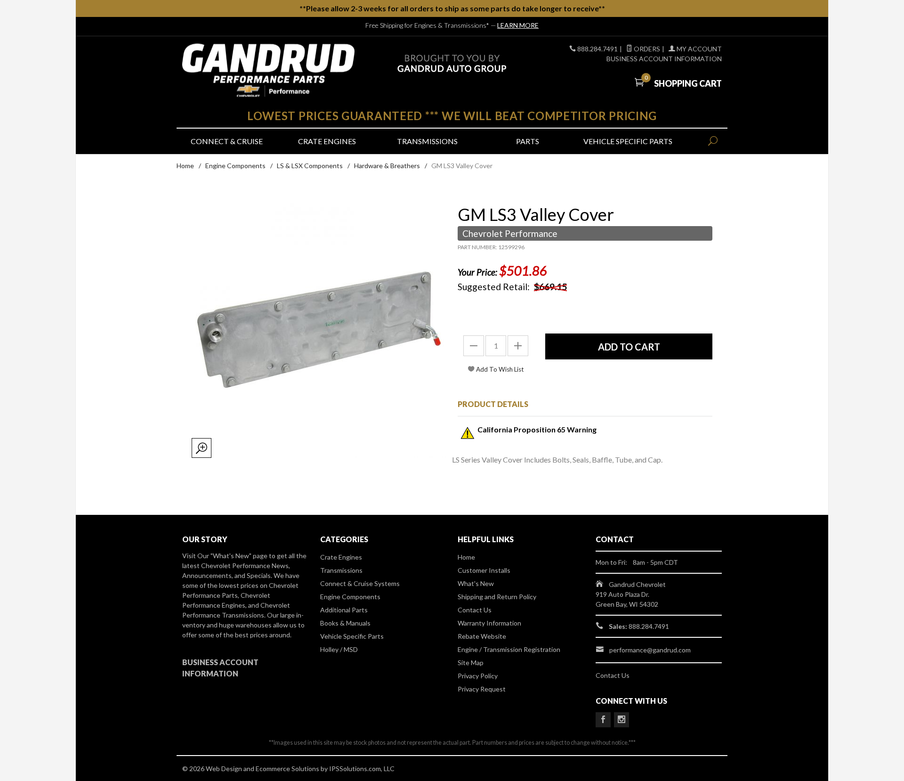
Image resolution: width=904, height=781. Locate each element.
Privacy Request (482, 689)
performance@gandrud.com (650, 650)
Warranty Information (489, 623)
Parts (527, 141)
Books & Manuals (345, 623)
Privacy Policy (478, 676)
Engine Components (235, 166)
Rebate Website (482, 636)
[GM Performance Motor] (268, 70)
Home (185, 166)
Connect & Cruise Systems (360, 583)
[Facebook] (603, 719)
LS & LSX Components (310, 166)
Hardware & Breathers (387, 166)
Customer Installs (484, 570)
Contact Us (475, 610)
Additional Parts (344, 610)
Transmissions (427, 141)
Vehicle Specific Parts (627, 141)
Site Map (471, 663)
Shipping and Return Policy (497, 597)
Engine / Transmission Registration (509, 649)
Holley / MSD (339, 649)
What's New (476, 583)
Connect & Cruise (227, 141)
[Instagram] (621, 719)
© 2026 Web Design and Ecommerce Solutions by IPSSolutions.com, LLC (288, 769)
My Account (698, 49)
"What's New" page (238, 556)
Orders (646, 49)
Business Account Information (664, 59)
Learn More (518, 25)
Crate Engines (327, 141)
